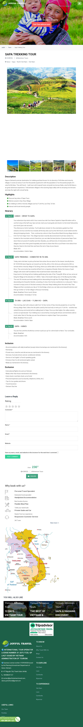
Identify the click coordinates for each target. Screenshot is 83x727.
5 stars (19, 406)
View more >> (54, 523)
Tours (9, 47)
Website (7, 443)
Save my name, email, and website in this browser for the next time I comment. (31, 452)
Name (7, 425)
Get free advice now (41, 24)
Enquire (33, 476)
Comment (9, 410)
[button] (20, 216)
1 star (6, 406)
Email (7, 434)
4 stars (16, 406)
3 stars (12, 406)
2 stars (9, 406)
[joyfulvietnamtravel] (14, 3)
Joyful (3, 47)
